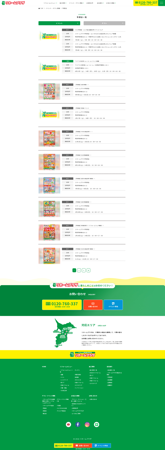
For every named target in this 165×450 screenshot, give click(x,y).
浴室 (62, 374)
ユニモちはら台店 (62, 408)
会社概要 (110, 380)
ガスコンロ (78, 380)
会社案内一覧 (111, 370)
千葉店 (59, 405)
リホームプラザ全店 (48, 405)
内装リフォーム (79, 382)
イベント (59, 23)
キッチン (77, 370)
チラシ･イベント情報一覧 (62, 400)
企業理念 (110, 382)
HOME (44, 367)
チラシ (104, 23)
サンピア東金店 (61, 411)
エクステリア (78, 385)
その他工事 (64, 390)
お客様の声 (89, 3)
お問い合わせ (93, 399)
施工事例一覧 (93, 370)
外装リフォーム (65, 385)
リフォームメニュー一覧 (66, 371)
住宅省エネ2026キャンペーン (78, 404)
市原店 (44, 408)
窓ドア (62, 382)
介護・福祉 (64, 388)
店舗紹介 (110, 385)
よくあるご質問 (76, 413)
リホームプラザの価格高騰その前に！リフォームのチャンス (48, 401)
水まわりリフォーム (95, 373)
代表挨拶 (110, 377)
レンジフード (64, 380)
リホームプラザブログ (78, 411)
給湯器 (77, 377)
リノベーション (79, 388)
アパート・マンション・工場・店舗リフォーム (78, 400)
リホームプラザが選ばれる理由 (114, 373)
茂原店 (44, 411)
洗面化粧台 (78, 374)
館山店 (44, 413)
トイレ (62, 377)
